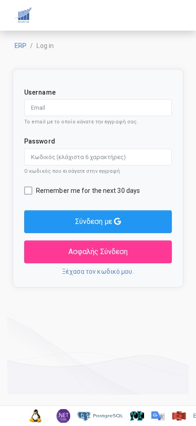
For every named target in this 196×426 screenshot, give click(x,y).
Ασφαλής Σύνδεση (98, 251)
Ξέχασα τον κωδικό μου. (98, 271)
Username (40, 92)
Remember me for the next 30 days (88, 190)
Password (39, 141)
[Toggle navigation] (173, 15)
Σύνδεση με (94, 221)
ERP (20, 45)
